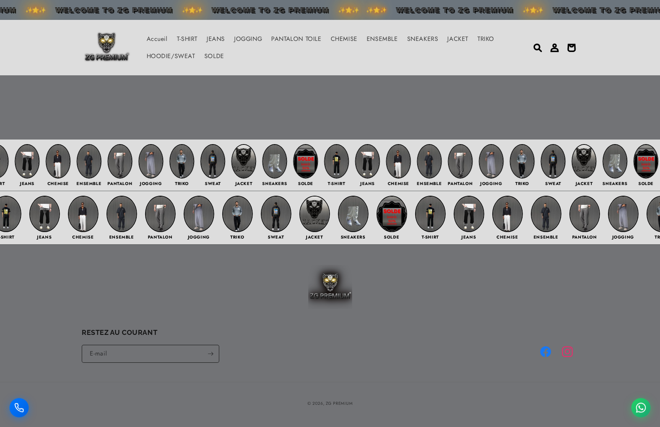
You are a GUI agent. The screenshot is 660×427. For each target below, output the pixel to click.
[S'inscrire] (210, 354)
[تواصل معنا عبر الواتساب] (640, 405)
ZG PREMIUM (339, 403)
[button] (537, 47)
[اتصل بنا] (19, 405)
